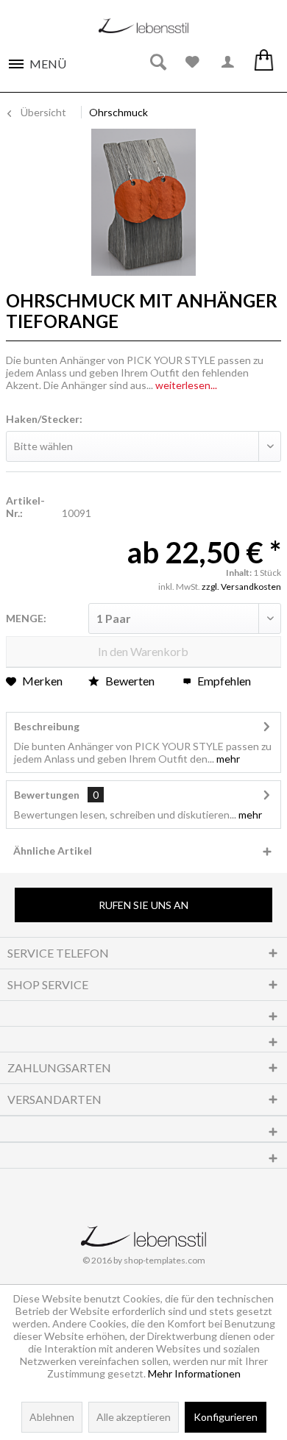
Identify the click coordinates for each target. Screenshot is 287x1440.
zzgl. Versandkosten (241, 586)
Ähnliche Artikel (52, 850)
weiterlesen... (186, 385)
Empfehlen (223, 681)
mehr (227, 758)
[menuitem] (37, 59)
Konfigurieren (226, 1417)
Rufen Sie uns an (143, 905)
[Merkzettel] (193, 62)
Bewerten (130, 681)
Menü (47, 64)
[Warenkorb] (263, 62)
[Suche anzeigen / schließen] (157, 62)
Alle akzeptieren (133, 1417)
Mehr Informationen (194, 1373)
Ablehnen (51, 1417)
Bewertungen (46, 794)
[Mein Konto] (228, 62)
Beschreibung (46, 726)
